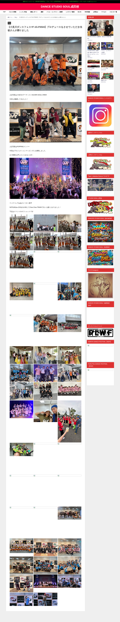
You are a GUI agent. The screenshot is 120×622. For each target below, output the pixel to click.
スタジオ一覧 (113, 11)
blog (9, 23)
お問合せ (95, 11)
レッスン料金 (23, 11)
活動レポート (34, 11)
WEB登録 (87, 11)
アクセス (103, 11)
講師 (42, 11)
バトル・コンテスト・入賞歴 (55, 11)
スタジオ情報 (12, 11)
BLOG (79, 11)
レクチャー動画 (70, 11)
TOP (4, 11)
